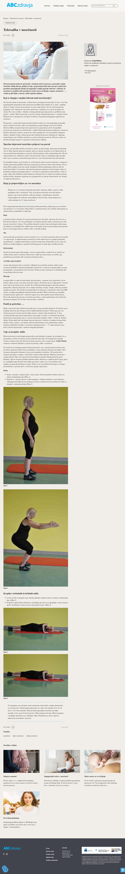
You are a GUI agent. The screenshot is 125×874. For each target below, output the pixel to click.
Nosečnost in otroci (17, 18)
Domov (5, 18)
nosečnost (6, 736)
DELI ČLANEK (6, 35)
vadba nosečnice (31, 736)
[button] (123, 870)
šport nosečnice (18, 736)
